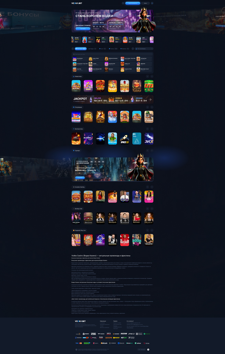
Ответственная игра (117, 324)
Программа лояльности (104, 324)
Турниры (101, 325)
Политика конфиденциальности (117, 326)
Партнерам (115, 328)
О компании (102, 322)
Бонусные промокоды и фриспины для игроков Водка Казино (85, 258)
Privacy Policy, (146, 326)
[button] (72, 48)
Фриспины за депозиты (104, 327)
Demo (76, 123)
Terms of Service (130, 327)
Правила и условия (117, 322)
